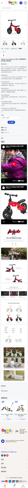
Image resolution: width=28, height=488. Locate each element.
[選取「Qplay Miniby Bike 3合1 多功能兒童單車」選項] (20, 411)
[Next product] (5, 52)
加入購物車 (11, 122)
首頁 (2, 48)
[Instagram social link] (5, 455)
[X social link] (7, 133)
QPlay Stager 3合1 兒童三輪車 (7, 415)
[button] (2, 24)
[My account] (25, 2)
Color (2, 115)
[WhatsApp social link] (8, 133)
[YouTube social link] (7, 455)
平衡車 (20, 48)
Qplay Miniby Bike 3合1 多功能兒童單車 (21, 415)
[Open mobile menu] (1, 2)
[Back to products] (4, 52)
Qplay (7, 417)
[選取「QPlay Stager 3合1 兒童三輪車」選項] (7, 411)
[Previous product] (2, 52)
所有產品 (7, 48)
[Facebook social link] (5, 133)
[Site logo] (13, 2)
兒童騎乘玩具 (14, 48)
